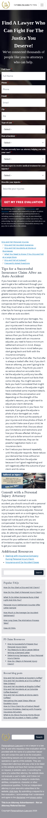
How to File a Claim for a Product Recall (21, 706)
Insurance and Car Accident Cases (22, 562)
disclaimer (5, 211)
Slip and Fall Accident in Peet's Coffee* (21, 717)
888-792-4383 (23, 5)
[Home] (6, 5)
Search (39, 572)
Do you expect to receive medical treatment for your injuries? (23, 167)
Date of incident (8, 136)
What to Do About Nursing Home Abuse (22, 715)
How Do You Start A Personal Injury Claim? (23, 592)
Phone (4, 83)
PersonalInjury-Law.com (12, 745)
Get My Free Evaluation (23, 202)
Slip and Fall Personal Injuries (15, 242)
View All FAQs (10, 628)
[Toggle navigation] (41, 4)
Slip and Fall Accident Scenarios (18, 245)
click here (13, 791)
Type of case (7, 123)
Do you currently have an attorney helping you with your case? (23, 150)
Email (4, 96)
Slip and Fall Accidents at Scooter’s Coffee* (23, 678)
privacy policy (31, 209)
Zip (3, 109)
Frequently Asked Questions (17, 263)
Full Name (6, 69)
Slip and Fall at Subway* (15, 260)
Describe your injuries (11, 182)
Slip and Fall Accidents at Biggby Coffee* (22, 686)
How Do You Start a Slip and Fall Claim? (22, 587)
